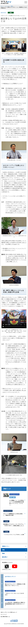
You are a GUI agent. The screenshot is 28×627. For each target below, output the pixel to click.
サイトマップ (3, 614)
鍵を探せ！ (5, 557)
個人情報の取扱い (4, 616)
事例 (3, 553)
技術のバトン (5, 546)
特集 (3, 549)
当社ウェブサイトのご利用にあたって (9, 612)
